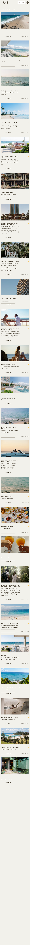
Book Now (21, 2)
